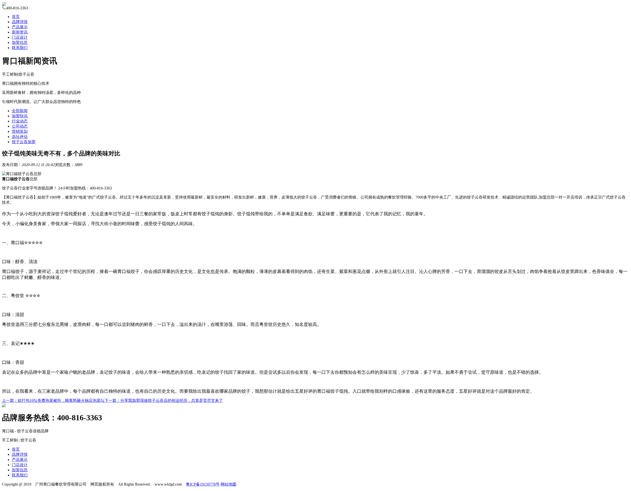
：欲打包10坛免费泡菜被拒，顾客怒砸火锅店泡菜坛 (53, 400)
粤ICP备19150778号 (203, 484)
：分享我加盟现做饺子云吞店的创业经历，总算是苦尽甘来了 (164, 400)
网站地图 (228, 484)
